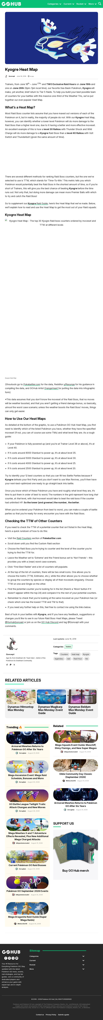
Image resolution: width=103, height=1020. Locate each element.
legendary (59, 659)
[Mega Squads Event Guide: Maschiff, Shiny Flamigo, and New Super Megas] (75, 736)
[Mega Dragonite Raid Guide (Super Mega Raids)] (27, 908)
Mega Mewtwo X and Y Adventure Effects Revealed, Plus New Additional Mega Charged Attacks (27, 836)
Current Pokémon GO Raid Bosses (27, 865)
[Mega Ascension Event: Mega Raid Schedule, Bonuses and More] (27, 766)
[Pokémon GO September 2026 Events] (27, 882)
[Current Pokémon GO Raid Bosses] (27, 856)
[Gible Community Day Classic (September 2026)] (75, 765)
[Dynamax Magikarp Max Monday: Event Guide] (51, 696)
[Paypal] (11, 664)
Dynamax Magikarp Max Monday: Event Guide (50, 710)
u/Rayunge (69, 384)
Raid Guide (38, 203)
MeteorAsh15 (22, 924)
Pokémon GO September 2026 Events (27, 891)
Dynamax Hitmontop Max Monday (21, 708)
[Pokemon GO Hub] (11, 4)
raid (68, 659)
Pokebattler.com (31, 384)
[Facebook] (7, 664)
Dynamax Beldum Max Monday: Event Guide (81, 710)
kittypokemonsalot (22, 843)
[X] (14, 664)
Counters (64, 654)
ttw (87, 659)
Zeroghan (22, 753)
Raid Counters (24, 538)
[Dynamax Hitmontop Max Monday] (21, 696)
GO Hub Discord (49, 622)
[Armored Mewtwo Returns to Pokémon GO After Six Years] (27, 737)
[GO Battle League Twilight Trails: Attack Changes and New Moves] (27, 795)
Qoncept (12, 76)
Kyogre (86, 654)
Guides (68, 647)
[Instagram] (9, 958)
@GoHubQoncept (14, 622)
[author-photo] (17, 753)
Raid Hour (78, 659)
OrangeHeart (51, 388)
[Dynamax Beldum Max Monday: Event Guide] (81, 696)
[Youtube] (16, 958)
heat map (75, 654)
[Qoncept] (6, 76)
